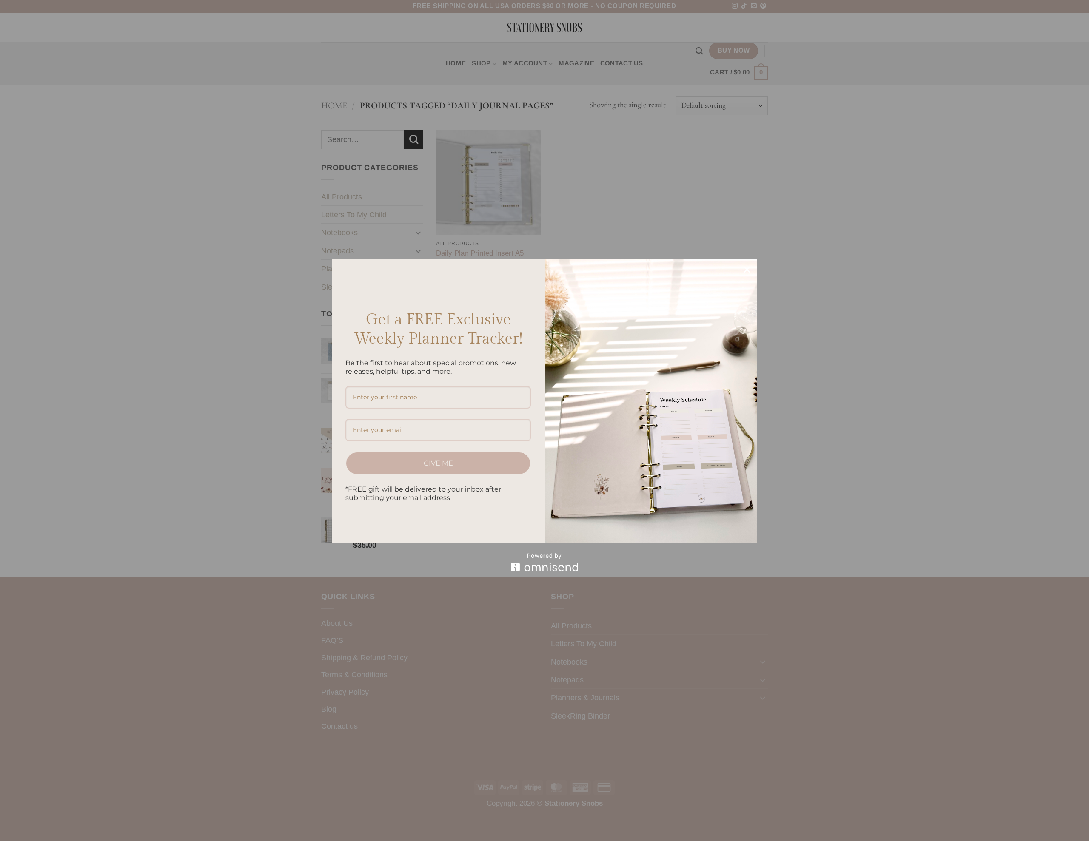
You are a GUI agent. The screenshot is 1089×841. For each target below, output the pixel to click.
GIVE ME (438, 463)
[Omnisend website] (544, 562)
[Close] (747, 269)
